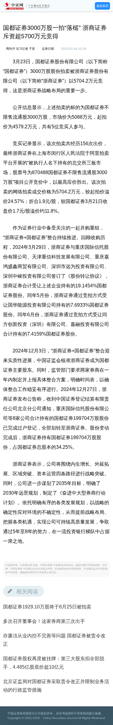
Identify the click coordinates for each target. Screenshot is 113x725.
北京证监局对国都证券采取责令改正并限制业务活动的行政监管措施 (56, 685)
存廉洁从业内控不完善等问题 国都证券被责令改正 (54, 640)
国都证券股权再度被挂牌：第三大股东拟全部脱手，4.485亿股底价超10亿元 (53, 663)
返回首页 (102, 6)
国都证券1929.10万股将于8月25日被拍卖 (47, 606)
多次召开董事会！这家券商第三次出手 (44, 621)
